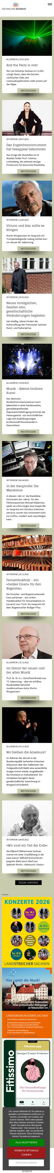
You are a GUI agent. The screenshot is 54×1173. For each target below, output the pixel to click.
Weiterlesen (28, 91)
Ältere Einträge (28, 883)
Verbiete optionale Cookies (26, 1152)
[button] (50, 4)
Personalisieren (26, 1163)
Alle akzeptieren (26, 1142)
